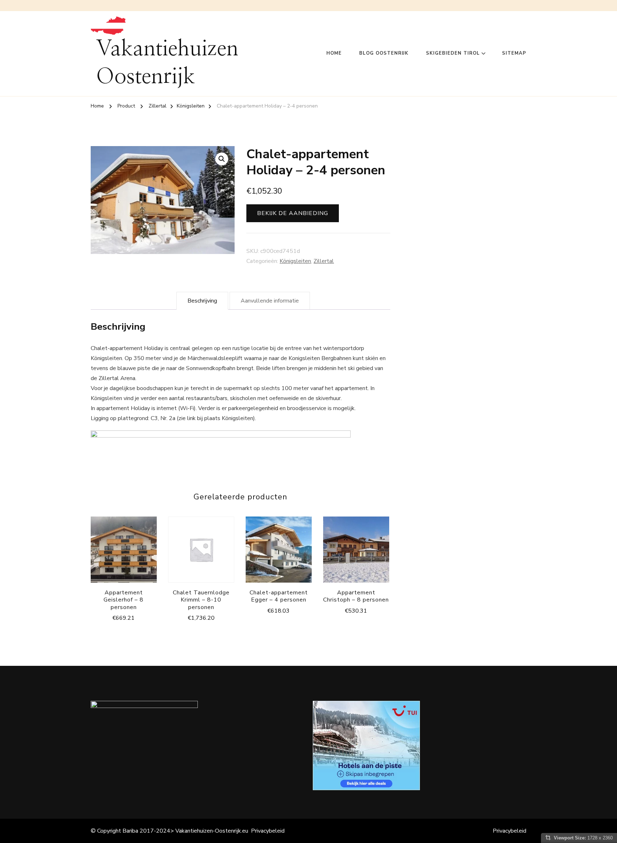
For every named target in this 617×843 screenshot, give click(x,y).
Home (334, 53)
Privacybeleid (268, 831)
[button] (221, 159)
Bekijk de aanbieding (292, 213)
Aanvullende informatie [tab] (270, 301)
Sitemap (514, 53)
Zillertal (323, 261)
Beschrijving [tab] (202, 301)
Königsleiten (295, 261)
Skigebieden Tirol (453, 53)
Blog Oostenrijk (383, 53)
